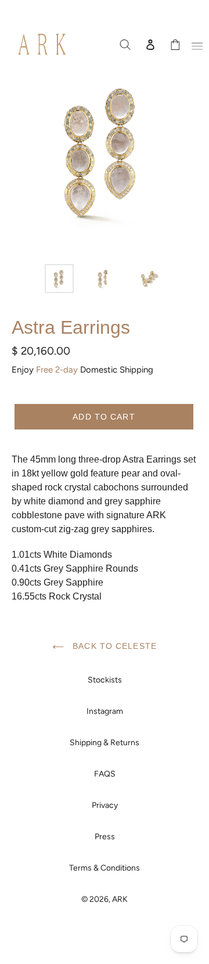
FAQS (105, 774)
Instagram (105, 711)
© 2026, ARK (104, 899)
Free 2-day (57, 369)
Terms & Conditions (104, 868)
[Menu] (195, 44)
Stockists (105, 680)
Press (105, 837)
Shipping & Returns (104, 743)
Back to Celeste (113, 646)
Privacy (105, 805)
